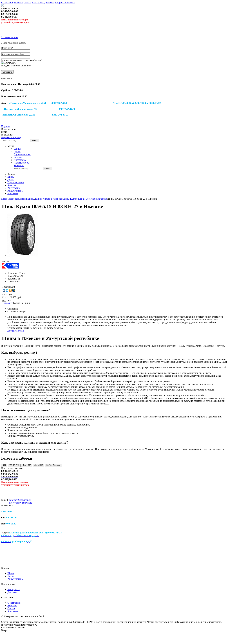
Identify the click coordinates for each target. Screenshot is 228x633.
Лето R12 (38, 465)
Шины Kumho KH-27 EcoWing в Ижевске (85, 198)
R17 (4, 465)
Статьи (27, 2)
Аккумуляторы (21, 162)
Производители (18, 198)
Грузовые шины (22, 154)
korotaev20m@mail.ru (20, 500)
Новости (18, 2)
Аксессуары (20, 160)
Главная (5, 198)
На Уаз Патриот (53, 465)
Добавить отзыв (15, 330)
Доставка (49, 2)
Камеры (18, 157)
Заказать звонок (9, 37)
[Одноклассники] (10, 290)
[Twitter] (7, 290)
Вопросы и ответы (65, 2)
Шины (17, 148)
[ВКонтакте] (4, 290)
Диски (17, 151)
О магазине (7, 2)
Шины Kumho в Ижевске (48, 198)
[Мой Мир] (13, 290)
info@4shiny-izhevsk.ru (20, 502)
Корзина (5, 126)
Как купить (38, 2)
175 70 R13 (14, 465)
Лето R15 (26, 465)
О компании (13, 602)
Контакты (19, 165)
